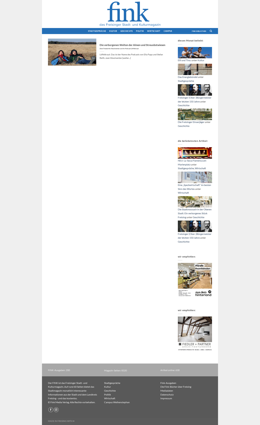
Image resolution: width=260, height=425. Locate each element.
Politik (140, 31)
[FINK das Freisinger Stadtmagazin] (130, 14)
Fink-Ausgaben (168, 382)
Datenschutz (167, 394)
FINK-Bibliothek (199, 31)
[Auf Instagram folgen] (56, 409)
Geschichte (126, 31)
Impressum (166, 398)
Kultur (113, 31)
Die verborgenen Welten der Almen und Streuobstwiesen (132, 47)
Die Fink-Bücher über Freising (175, 386)
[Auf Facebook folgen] (50, 409)
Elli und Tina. (184, 60)
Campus (168, 31)
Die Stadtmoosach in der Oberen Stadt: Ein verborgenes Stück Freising (195, 213)
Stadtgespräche (97, 31)
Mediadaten (166, 390)
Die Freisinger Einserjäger (191, 122)
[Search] (211, 31)
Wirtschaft (153, 31)
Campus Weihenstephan (117, 402)
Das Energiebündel (187, 76)
